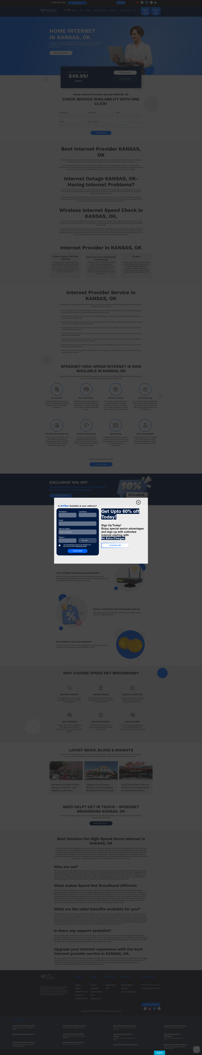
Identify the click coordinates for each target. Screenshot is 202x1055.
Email (61, 520)
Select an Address (64, 528)
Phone (61, 537)
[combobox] (77, 532)
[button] (138, 502)
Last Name (82, 512)
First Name (62, 512)
